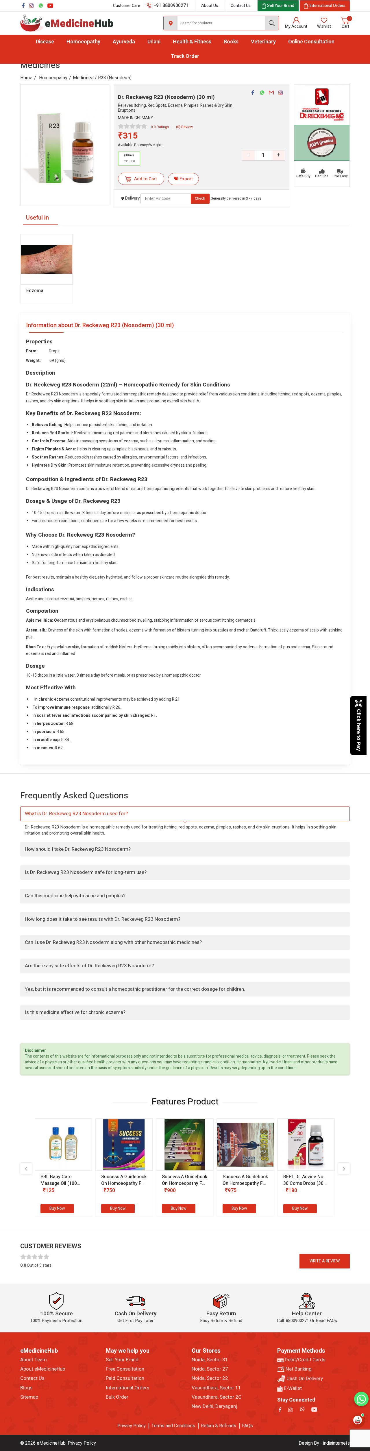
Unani (153, 42)
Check (200, 198)
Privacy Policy (131, 1425)
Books (231, 42)
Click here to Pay (359, 730)
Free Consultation (125, 1369)
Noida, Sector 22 (210, 1378)
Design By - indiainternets (324, 1443)
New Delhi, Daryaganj (214, 1406)
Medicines (83, 77)
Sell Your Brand (122, 1359)
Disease (45, 42)
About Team (33, 1359)
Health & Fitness (192, 42)
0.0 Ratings (160, 127)
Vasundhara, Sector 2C (216, 1397)
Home (26, 77)
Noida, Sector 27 (210, 1369)
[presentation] (26, 1168)
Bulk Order (117, 1397)
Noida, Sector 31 (210, 1359)
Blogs (26, 1387)
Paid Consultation (125, 1378)
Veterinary (263, 42)
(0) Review (184, 127)
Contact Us (241, 6)
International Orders (127, 1387)
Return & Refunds (218, 1425)
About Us (209, 6)
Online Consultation (311, 42)
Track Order (185, 56)
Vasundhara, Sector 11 (216, 1387)
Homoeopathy (83, 42)
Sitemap (29, 1397)
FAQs (247, 1425)
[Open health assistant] (357, 1420)
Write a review (325, 1261)
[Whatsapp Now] (361, 1399)
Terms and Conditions (173, 1425)
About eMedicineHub (42, 1369)
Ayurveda (124, 42)
